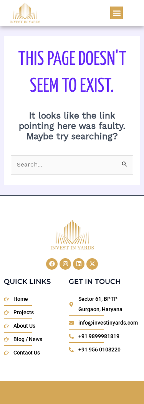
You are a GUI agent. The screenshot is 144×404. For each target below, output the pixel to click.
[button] (116, 13)
